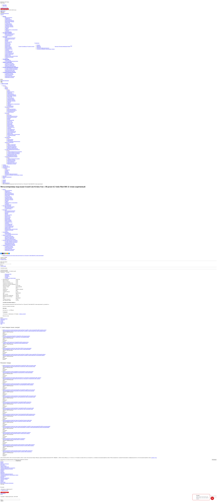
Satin (1, 323)
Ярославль (5, 5)
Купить (1, 265)
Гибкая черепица (8, 19)
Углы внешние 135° (9, 51)
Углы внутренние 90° (9, 54)
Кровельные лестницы (9, 77)
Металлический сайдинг (10, 33)
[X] (2, 253)
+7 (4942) (4, 7)
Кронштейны (7, 45)
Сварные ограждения (9, 63)
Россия (1, 321)
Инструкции (2, 482)
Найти (2, 500)
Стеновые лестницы (9, 73)
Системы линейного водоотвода (11, 68)
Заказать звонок (5, 8)
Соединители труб (8, 221)
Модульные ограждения (9, 64)
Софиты (6, 28)
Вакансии (39, 45)
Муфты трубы (8, 55)
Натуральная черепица (9, 20)
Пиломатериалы (8, 31)
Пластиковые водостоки (10, 38)
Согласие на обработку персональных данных (9, 474)
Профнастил (7, 18)
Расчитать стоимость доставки (8, 306)
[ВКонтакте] (1, 253)
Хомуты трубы (8, 43)
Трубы (6, 58)
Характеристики (8, 274)
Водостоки (5, 36)
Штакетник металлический (10, 66)
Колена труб (7, 42)
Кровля (4, 16)
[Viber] (4, 253)
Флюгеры (7, 27)
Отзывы (38, 44)
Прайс (69, 46)
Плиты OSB (7, 22)
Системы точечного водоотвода (11, 69)
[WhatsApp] (6, 253)
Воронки (7, 39)
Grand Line (2, 319)
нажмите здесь (154, 457)
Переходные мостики (9, 74)
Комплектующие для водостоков (11, 56)
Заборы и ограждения (7, 62)
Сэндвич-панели (8, 23)
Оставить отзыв (3, 259)
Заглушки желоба (8, 41)
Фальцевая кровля (8, 24)
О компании (37, 43)
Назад (6, 86)
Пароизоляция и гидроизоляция (11, 29)
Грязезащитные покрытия (10, 71)
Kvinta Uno (2, 322)
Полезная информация (63, 46)
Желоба (6, 40)
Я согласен (214, 459)
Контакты (57, 46)
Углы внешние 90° (8, 52)
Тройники (7, 222)
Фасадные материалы (7, 32)
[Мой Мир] (9, 253)
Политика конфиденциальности (6, 473)
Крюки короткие (8, 220)
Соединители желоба (9, 57)
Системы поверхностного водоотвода (10, 67)
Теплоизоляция (6, 59)
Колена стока (7, 44)
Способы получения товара (10, 278)
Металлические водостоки (10, 37)
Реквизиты (39, 46)
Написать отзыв (6, 315)
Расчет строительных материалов (6, 483)
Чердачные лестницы (9, 26)
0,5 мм (1, 320)
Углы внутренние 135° (9, 53)
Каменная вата (8, 60)
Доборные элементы (9, 25)
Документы (7, 276)
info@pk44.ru (2, 10)
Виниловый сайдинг (9, 34)
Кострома (4, 4)
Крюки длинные (8, 46)
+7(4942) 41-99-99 (22, 313)
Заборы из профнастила (9, 65)
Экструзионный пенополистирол (11, 61)
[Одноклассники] (7, 253)
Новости (2, 480)
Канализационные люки (10, 70)
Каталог (2, 14)
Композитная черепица (9, 21)
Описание (7, 275)
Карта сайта (2, 497)
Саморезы (7, 30)
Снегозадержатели (8, 75)
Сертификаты (24, 46)
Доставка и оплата (30, 46)
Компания (2, 469)
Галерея (19, 46)
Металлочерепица (8, 17)
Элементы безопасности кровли (9, 72)
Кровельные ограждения (10, 76)
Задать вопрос (3, 258)
